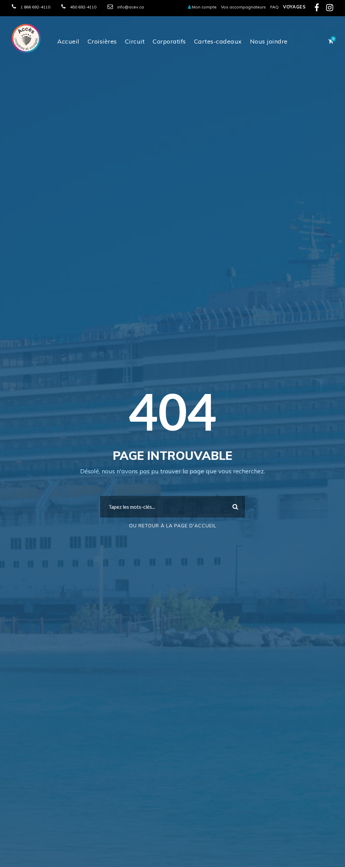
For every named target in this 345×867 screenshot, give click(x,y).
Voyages (294, 6)
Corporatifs (169, 41)
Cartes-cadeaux (218, 41)
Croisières (102, 41)
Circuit (135, 41)
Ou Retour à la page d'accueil (172, 526)
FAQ (274, 6)
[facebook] (316, 8)
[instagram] (329, 8)
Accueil (68, 41)
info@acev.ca (130, 6)
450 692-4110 (83, 6)
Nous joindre (269, 41)
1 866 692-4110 (35, 6)
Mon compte (204, 6)
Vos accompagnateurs (243, 6)
